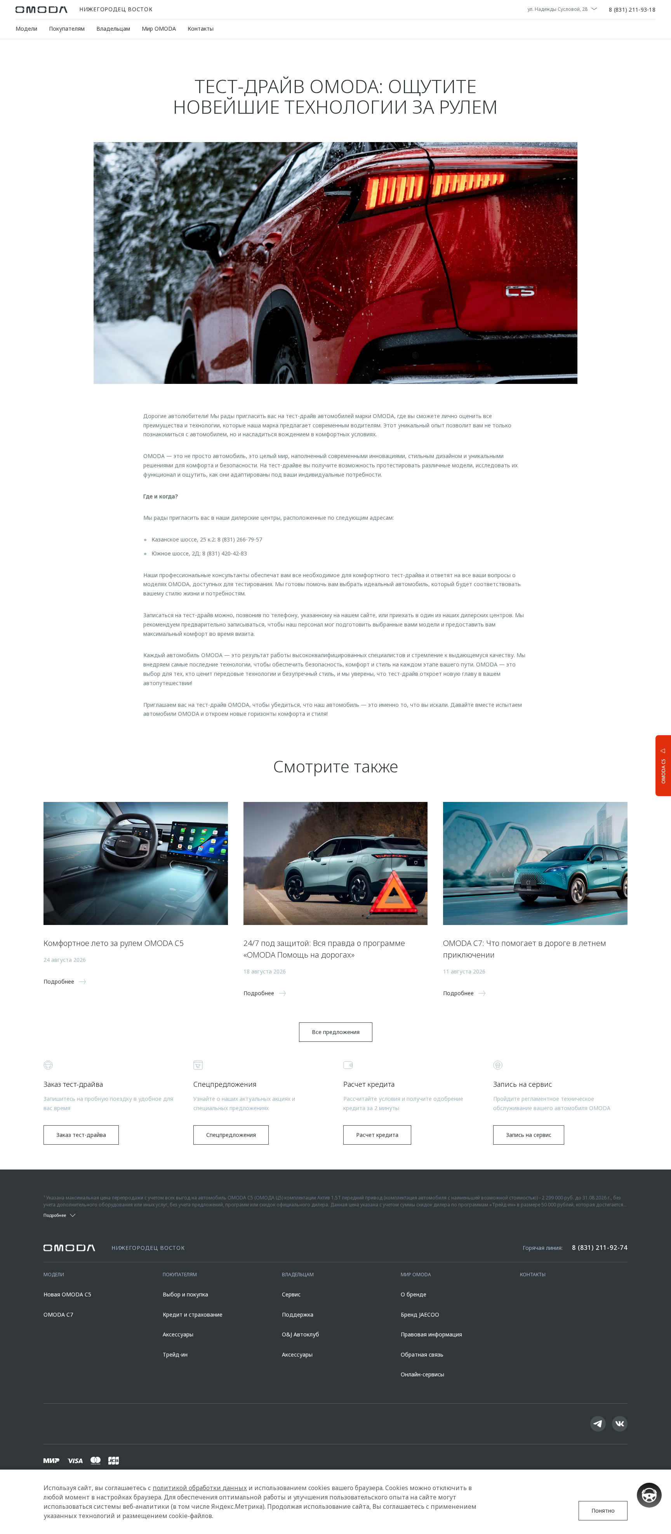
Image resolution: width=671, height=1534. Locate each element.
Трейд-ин (175, 1354)
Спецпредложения (231, 1134)
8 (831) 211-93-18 (632, 9)
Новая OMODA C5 (67, 1294)
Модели (26, 28)
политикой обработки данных (200, 1488)
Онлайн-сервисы (422, 1374)
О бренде (413, 1294)
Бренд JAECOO (420, 1314)
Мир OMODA (159, 28)
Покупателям (67, 28)
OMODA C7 (58, 1314)
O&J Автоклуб (300, 1334)
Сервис (291, 1294)
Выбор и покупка (185, 1294)
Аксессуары (178, 1334)
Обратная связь (422, 1354)
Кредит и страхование (193, 1314)
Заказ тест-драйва (81, 1134)
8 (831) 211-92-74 (600, 1247)
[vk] (620, 1424)
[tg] (598, 1424)
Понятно (603, 1510)
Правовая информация (431, 1334)
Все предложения (336, 1032)
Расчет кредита (377, 1134)
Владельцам (113, 28)
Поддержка (297, 1314)
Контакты (201, 28)
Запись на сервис (528, 1134)
